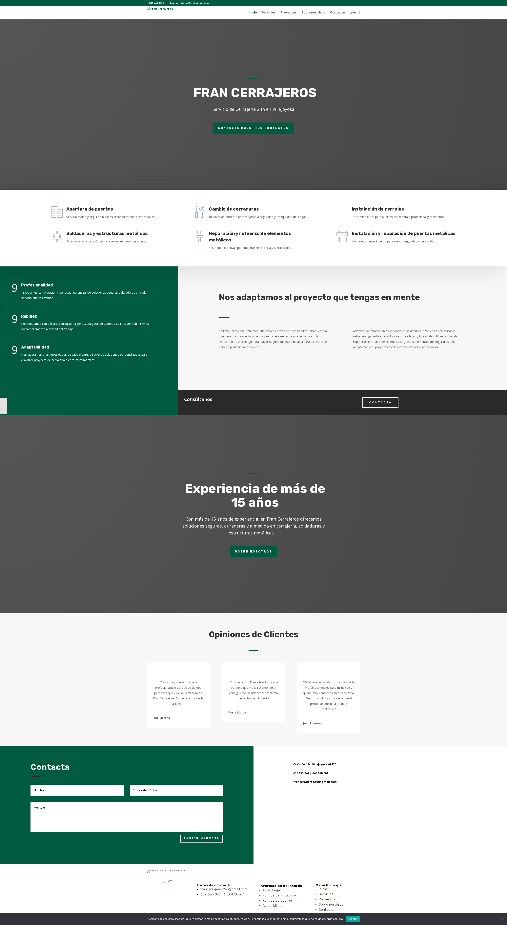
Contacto (337, 12)
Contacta (380, 402)
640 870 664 (234, 894)
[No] (502, 919)
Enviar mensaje (201, 838)
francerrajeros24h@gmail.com (224, 889)
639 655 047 (210, 894)
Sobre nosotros (313, 12)
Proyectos (288, 12)
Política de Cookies (278, 900)
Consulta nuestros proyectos (253, 128)
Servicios (269, 12)
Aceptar (353, 918)
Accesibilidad (273, 906)
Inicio (253, 12)
